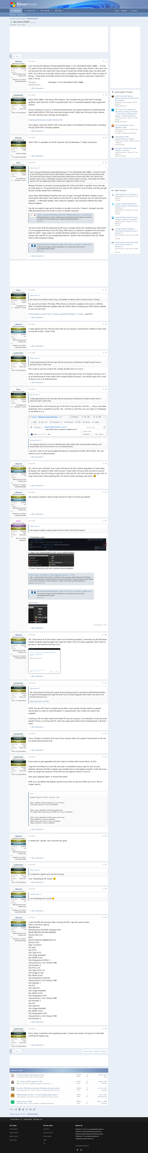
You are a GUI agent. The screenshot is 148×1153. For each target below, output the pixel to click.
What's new (31, 11)
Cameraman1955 (22, 1090)
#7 (106, 353)
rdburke (13, 25)
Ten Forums (13, 1140)
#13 (106, 683)
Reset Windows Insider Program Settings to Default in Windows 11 (127, 218)
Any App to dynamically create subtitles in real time (125, 149)
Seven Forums (14, 1132)
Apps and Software (120, 156)
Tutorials (46, 11)
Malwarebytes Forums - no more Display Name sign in (37, 1095)
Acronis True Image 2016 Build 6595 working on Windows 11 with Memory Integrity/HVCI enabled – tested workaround (126, 112)
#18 (106, 889)
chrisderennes (21, 1077)
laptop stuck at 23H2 (24, 1101)
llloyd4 (19, 1083)
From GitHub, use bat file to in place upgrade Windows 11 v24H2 (56, 314)
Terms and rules (48, 1132)
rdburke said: (34, 168)
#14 (106, 734)
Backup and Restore (121, 121)
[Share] (103, 61)
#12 (106, 635)
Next (17, 56)
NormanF (104, 1103)
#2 (106, 95)
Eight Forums (14, 1136)
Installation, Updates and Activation (40, 1083)
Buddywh (104, 1090)
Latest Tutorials (120, 190)
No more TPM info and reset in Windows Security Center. (38, 1088)
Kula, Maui (23, 535)
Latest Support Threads (123, 92)
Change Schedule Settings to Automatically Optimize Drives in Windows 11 (126, 231)
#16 (106, 836)
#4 (106, 162)
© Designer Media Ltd (82, 1146)
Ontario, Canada (21, 153)
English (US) (38, 1119)
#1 (106, 61)
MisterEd (104, 1083)
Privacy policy (47, 1136)
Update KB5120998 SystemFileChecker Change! (124, 138)
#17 (106, 864)
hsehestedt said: (35, 440)
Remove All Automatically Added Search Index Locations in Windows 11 (126, 244)
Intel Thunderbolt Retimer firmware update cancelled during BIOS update (126, 98)
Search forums (22, 15)
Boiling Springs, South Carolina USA (19, 75)
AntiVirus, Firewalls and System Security (48, 1090)
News (60, 11)
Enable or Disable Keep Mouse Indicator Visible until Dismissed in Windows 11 (127, 206)
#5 (106, 290)
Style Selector (15, 1119)
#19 (106, 917)
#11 (106, 521)
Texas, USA (22, 109)
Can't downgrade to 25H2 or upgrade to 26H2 (125, 126)
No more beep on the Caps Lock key (30, 1075)
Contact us (46, 1129)
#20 (106, 1029)
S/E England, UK (21, 178)
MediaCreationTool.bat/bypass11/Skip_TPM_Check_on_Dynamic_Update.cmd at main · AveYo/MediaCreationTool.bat (77, 244)
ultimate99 (20, 1103)
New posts (13, 15)
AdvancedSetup (21, 1097)
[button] (36, 11)
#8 (106, 389)
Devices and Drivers (121, 106)
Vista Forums (13, 1129)
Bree (105, 1077)
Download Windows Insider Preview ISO (45, 120)
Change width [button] (28, 1119)
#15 (106, 757)
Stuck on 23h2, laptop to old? (31, 1081)
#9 (106, 463)
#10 (106, 492)
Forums (17, 11)
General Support (39, 1077)
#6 (106, 324)
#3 (106, 137)
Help (44, 1140)
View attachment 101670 (39, 701)
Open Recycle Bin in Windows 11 (126, 194)
